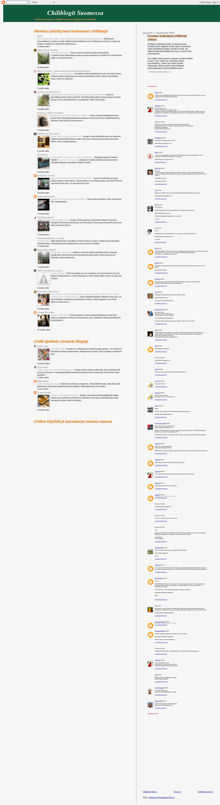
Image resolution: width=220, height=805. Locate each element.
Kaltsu (156, 152)
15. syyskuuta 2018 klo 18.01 (161, 694)
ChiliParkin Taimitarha (48, 134)
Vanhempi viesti (205, 792)
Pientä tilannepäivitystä (61, 252)
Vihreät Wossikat (45, 312)
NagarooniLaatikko (160, 622)
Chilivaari (157, 105)
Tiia (156, 228)
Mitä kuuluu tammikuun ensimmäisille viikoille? (71, 178)
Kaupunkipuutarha (46, 250)
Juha (156, 674)
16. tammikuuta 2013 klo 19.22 (161, 437)
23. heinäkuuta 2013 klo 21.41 (161, 541)
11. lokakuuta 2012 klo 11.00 (161, 417)
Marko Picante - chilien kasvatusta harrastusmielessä (63, 71)
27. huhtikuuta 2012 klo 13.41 (161, 386)
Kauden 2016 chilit (59, 315)
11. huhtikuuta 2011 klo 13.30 (161, 323)
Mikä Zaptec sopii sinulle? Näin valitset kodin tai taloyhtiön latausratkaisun (69, 39)
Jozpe (156, 330)
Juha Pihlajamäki (159, 688)
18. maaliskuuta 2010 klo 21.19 (161, 146)
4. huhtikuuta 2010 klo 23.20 (160, 162)
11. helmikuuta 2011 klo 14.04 (161, 303)
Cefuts (156, 92)
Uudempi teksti (150, 792)
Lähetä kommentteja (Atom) (161, 797)
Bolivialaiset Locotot (60, 53)
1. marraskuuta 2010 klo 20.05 (161, 256)
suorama (157, 381)
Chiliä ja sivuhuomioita (48, 92)
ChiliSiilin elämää (46, 175)
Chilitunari (42, 154)
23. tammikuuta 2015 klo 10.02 (161, 642)
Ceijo (156, 346)
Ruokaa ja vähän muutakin (50, 113)
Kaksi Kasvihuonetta (47, 50)
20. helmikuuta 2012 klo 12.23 (161, 351)
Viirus (156, 205)
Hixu (156, 248)
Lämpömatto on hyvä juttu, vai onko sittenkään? (72, 157)
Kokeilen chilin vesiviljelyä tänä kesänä (68, 199)
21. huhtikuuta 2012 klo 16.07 (161, 374)
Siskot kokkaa (44, 392)
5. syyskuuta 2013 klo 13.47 (160, 558)
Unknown (157, 279)
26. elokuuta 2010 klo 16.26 (160, 242)
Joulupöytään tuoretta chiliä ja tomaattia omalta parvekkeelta (77, 94)
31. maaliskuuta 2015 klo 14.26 (161, 681)
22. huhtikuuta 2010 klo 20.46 (161, 184)
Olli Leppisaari (159, 578)
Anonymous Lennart (160, 423)
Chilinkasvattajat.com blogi (50, 238)
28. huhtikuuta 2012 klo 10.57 (161, 399)
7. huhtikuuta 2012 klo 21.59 (160, 363)
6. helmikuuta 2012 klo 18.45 (161, 339)
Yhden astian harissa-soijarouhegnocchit (55, 370)
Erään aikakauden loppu (48, 384)
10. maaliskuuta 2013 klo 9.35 (161, 453)
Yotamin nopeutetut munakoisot (65, 395)
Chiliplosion (158, 138)
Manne (156, 263)
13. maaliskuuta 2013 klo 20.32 (161, 465)
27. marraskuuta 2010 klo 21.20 (161, 272)
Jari (156, 605)
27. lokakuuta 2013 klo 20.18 (161, 572)
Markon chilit (158, 701)
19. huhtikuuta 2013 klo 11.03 (161, 497)
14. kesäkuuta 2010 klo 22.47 (161, 221)
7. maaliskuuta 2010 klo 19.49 (161, 131)
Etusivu (177, 792)
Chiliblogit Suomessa (75, 12)
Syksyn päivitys (58, 273)
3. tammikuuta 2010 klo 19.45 (161, 99)
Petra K (157, 406)
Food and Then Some (48, 291)
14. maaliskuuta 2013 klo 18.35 (161, 488)
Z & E (156, 292)
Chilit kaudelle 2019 (60, 220)
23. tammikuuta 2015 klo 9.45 (161, 624)
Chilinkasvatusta (45, 217)
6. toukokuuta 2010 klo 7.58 (160, 198)
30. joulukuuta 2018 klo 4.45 (160, 707)
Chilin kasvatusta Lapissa (50, 270)
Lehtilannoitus (43, 241)
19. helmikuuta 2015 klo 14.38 (161, 668)
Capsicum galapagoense (62, 74)
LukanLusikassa (159, 309)
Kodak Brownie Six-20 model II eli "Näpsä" (69, 115)
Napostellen (43, 381)
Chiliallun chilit (159, 547)
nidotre (156, 369)
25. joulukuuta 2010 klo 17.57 (161, 285)
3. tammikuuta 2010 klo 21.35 (161, 115)
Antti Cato (157, 168)
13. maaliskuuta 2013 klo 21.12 (161, 476)
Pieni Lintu (42, 346)
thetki (40, 36)
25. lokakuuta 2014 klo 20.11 (161, 615)
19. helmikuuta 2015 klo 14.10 (161, 653)
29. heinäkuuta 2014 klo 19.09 (161, 599)
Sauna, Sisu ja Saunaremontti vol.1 (66, 136)
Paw (156, 190)
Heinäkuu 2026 (58, 349)
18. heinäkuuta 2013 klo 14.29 (161, 521)
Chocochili (42, 367)
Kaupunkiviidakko (46, 196)
